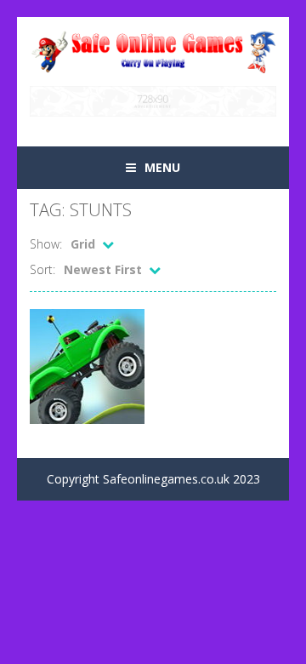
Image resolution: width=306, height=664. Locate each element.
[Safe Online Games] (153, 50)
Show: (46, 244)
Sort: (42, 269)
